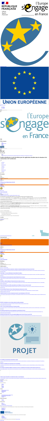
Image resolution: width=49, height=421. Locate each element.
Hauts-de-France (2, 219)
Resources (3, 145)
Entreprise (1, 380)
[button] (0, 105)
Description (3, 162)
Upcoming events (4, 396)
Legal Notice (3, 417)
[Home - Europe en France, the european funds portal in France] (24, 16)
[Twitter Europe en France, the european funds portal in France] (2, 151)
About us (3, 399)
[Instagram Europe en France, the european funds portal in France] (4, 151)
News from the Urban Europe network (6, 395)
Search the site (2, 148)
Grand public (1, 381)
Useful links (3, 403)
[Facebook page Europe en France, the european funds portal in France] (1, 151)
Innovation (1, 195)
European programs (4, 143)
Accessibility (3, 416)
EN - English (3, 107)
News (2, 144)
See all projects (2, 379)
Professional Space (4, 404)
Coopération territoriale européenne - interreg (15, 195)
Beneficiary (3, 166)
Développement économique (6, 195)
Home (2, 142)
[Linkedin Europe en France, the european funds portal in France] (0, 151)
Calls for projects (4, 391)
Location (3, 163)
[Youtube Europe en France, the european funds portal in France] (3, 151)
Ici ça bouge (2, 146)
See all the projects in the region (5, 235)
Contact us (3, 400)
